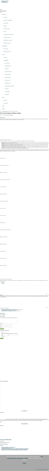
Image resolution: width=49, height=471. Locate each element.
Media (24, 463)
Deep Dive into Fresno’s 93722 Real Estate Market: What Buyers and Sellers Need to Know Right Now (15, 449)
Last (17, 334)
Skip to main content (4, 1)
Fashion (4, 314)
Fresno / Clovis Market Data (5, 439)
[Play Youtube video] (24, 396)
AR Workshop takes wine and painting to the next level (9, 310)
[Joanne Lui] (5, 293)
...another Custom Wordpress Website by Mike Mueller (41, 469)
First (9, 334)
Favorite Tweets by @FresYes (4, 444)
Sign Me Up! (1, 338)
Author (2, 282)
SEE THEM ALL (24, 410)
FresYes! (1, 9)
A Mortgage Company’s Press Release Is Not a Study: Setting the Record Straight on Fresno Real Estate (15, 448)
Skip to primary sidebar (5, 2)
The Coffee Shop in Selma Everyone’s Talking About (8, 447)
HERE (41, 420)
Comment (1, 323)
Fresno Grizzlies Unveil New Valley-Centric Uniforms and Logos (10, 309)
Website (1, 327)
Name (1, 324)
